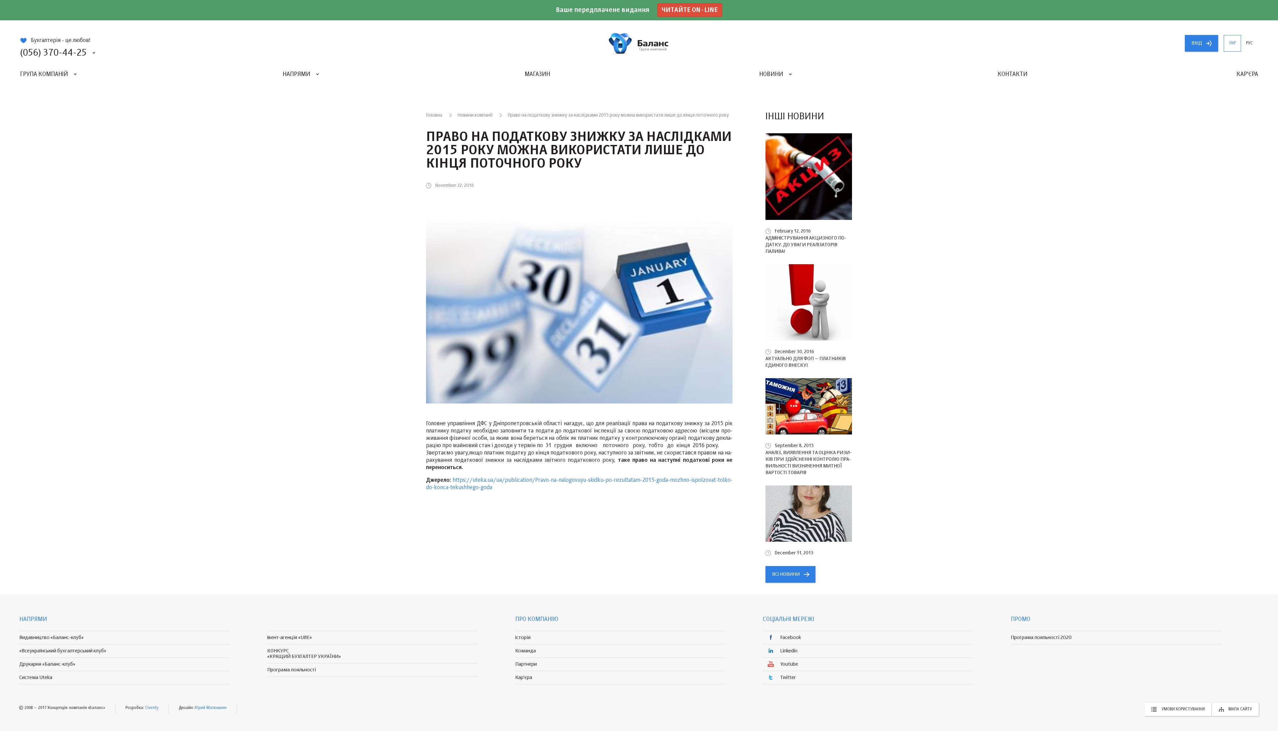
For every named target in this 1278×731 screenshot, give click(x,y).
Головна (434, 115)
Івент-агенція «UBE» (289, 637)
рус (1249, 43)
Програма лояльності (291, 669)
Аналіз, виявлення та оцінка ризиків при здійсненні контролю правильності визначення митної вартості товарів (808, 462)
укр (1232, 43)
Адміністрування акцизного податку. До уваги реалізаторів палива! (805, 245)
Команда (525, 650)
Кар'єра (1247, 74)
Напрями (296, 74)
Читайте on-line (690, 10)
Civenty (151, 708)
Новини (771, 74)
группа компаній (639, 43)
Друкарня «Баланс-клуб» (47, 664)
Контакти (1012, 74)
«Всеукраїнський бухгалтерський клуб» (62, 650)
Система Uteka (35, 677)
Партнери (526, 664)
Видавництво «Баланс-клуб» (51, 637)
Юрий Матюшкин (211, 708)
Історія (523, 637)
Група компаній (44, 74)
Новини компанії (475, 115)
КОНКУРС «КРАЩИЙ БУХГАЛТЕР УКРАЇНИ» (304, 653)
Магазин (537, 74)
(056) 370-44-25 (53, 53)
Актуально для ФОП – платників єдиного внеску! (805, 362)
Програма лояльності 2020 (1041, 637)
